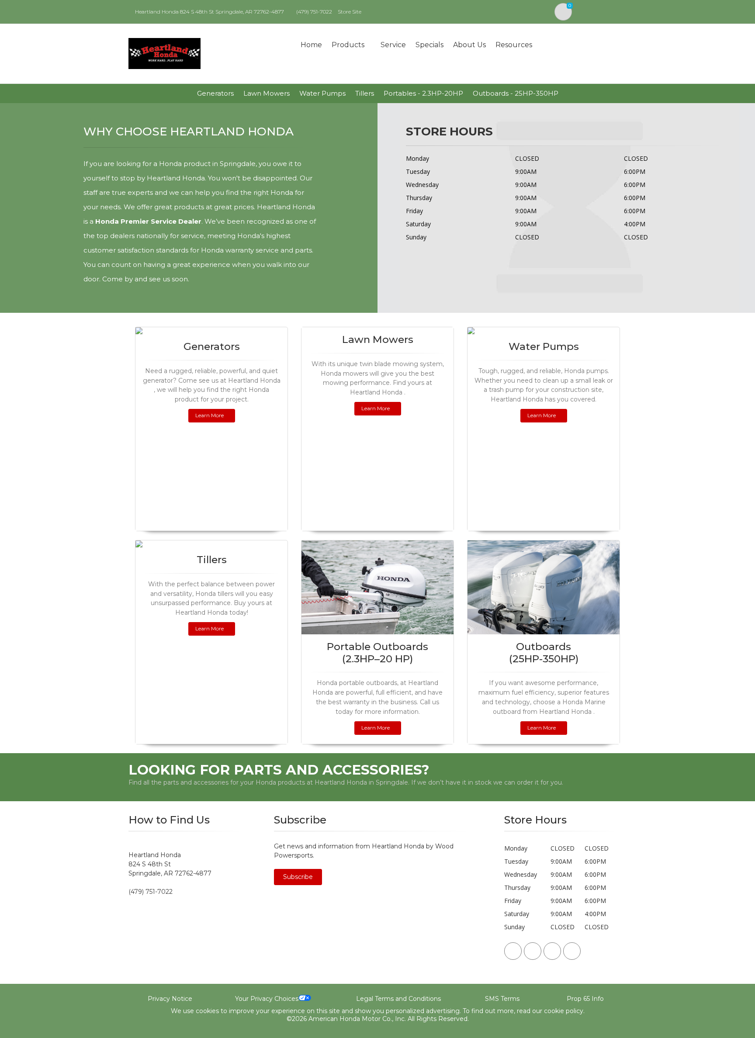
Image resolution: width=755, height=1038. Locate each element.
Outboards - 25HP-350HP (515, 93)
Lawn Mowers (266, 93)
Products (348, 45)
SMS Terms (502, 999)
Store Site (349, 11)
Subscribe (298, 877)
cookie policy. (564, 1011)
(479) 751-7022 (314, 11)
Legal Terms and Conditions (398, 999)
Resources (513, 45)
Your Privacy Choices (266, 999)
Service (393, 45)
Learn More (209, 415)
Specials (429, 45)
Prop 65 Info (585, 999)
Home (311, 45)
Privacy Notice (170, 999)
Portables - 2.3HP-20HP (423, 93)
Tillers (364, 93)
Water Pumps (322, 93)
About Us (469, 45)
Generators (215, 93)
